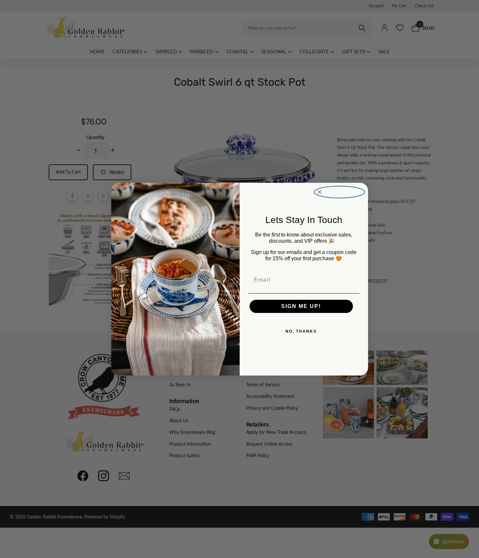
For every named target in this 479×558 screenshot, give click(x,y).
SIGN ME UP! (301, 306)
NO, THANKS (301, 331)
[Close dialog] (339, 192)
